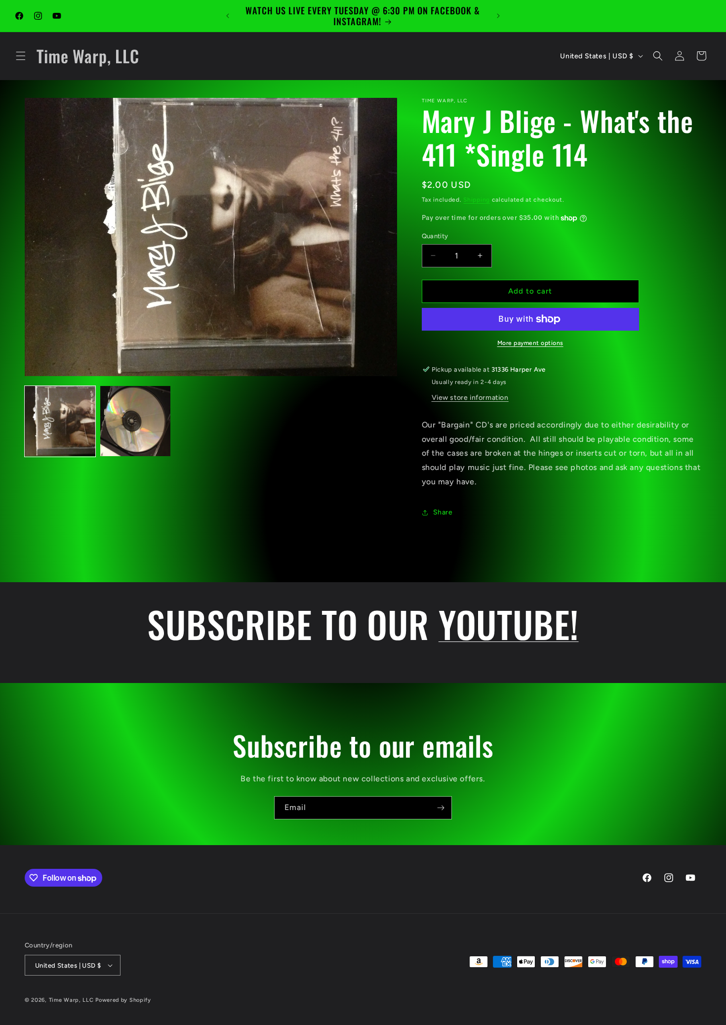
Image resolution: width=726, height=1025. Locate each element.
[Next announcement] (498, 15)
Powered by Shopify (123, 1000)
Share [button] (443, 512)
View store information (470, 397)
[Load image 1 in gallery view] (60, 421)
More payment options (530, 343)
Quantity (435, 236)
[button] (21, 56)
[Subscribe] (440, 807)
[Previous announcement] (228, 15)
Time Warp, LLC (71, 1000)
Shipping (476, 199)
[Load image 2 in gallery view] (135, 421)
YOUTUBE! (509, 623)
